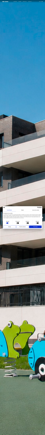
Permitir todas (35, 226)
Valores (19, 1)
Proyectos (24, 1)
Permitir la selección (22, 226)
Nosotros (15, 1)
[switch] (17, 223)
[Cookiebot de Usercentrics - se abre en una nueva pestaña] (38, 207)
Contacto (30, 1)
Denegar (9, 226)
